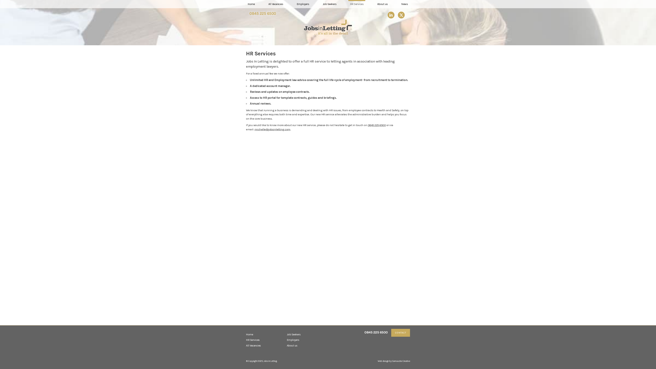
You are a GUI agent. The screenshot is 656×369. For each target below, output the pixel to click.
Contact (400, 332)
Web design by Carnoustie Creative (394, 361)
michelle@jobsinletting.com (272, 129)
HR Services (357, 4)
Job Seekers (330, 4)
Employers (303, 4)
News (404, 4)
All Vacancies (275, 4)
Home (251, 4)
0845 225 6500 (262, 14)
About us (382, 4)
